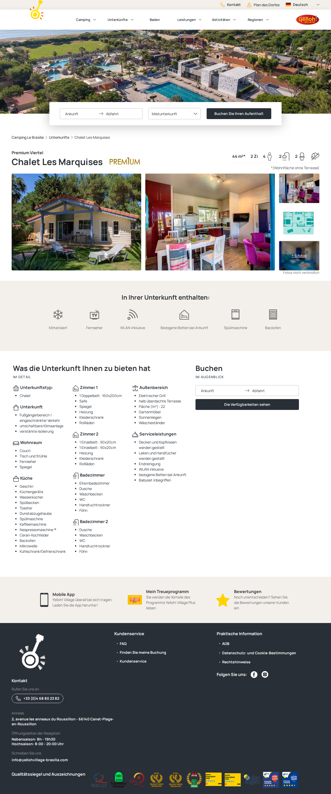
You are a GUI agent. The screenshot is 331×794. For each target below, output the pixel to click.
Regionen (255, 19)
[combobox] (174, 113)
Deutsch (300, 4)
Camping (83, 19)
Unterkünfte (118, 19)
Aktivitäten (221, 19)
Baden (155, 19)
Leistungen (186, 19)
